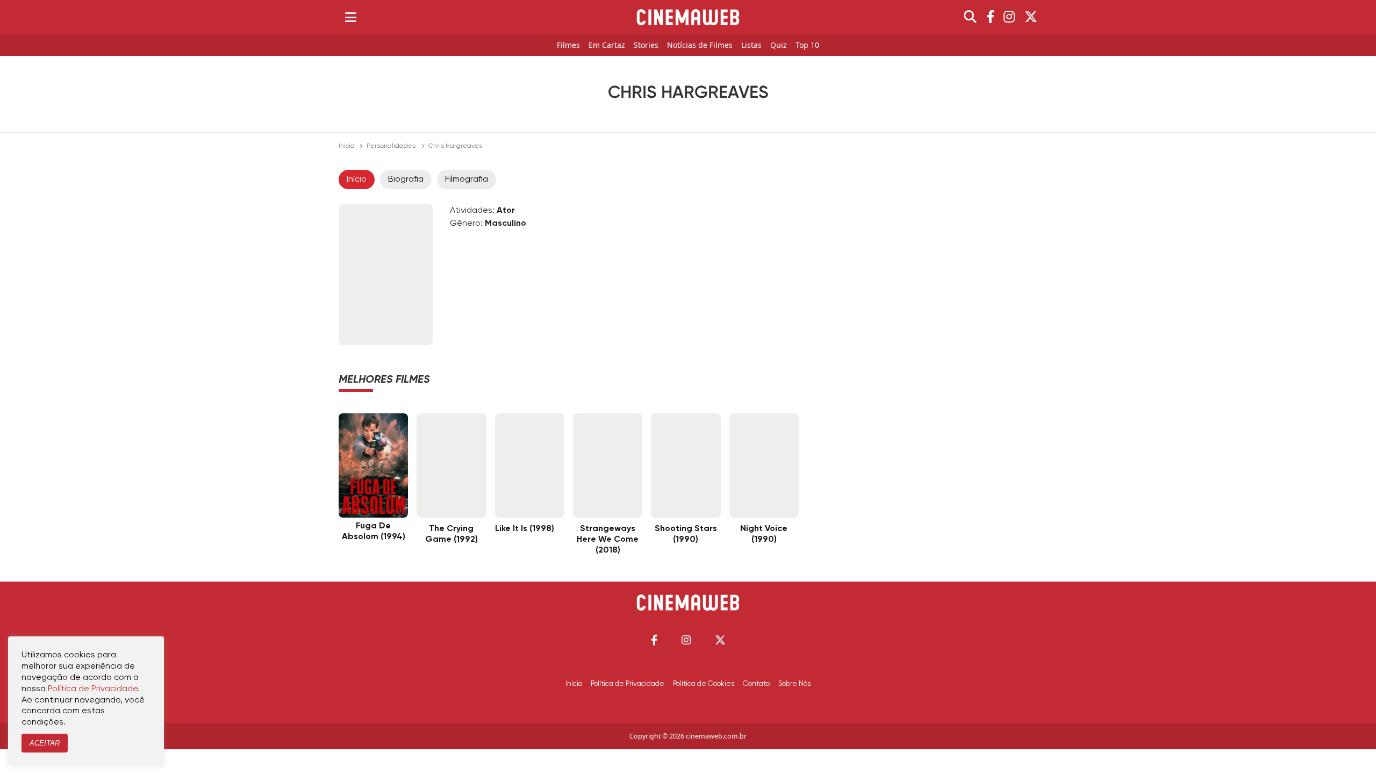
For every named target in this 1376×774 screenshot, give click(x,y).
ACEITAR (45, 743)
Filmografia (466, 179)
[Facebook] (990, 17)
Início (346, 146)
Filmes (568, 45)
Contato (756, 683)
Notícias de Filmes (700, 45)
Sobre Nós (794, 683)
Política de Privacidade (627, 683)
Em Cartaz (607, 45)
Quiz (778, 45)
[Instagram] (1009, 17)
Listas (751, 45)
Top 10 (807, 45)
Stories (646, 45)
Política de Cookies (703, 683)
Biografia (406, 179)
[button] (654, 639)
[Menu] (351, 17)
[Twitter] (1030, 17)
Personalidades (391, 146)
